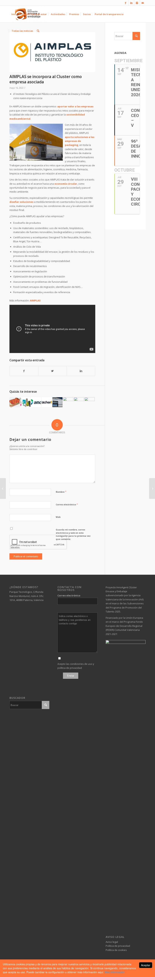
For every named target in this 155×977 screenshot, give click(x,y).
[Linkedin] (131, 3)
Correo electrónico (67, 504)
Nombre (61, 491)
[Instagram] (137, 3)
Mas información (115, 972)
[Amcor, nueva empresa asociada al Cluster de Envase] (36, 402)
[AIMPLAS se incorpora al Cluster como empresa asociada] (52, 52)
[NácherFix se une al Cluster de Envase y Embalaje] (47, 402)
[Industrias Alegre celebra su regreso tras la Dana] (68, 402)
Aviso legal (112, 942)
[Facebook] (125, 3)
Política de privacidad (118, 946)
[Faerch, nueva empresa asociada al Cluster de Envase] (79, 402)
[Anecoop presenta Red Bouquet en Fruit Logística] (14, 402)
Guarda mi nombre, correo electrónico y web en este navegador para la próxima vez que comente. (73, 534)
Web (58, 517)
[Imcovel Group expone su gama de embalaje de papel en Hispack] (25, 402)
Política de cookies (116, 950)
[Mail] (143, 3)
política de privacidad (69, 668)
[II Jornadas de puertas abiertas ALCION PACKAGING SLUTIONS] (152, 488)
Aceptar (145, 965)
